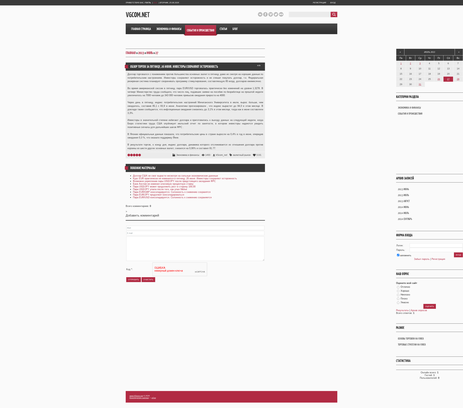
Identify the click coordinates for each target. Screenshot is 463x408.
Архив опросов (419, 310)
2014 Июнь (403, 207)
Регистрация (319, 3)
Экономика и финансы (187, 155)
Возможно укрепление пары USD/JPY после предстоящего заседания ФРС (174, 181)
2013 (141, 53)
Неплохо (405, 294)
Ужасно (405, 302)
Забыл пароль (422, 259)
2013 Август (404, 201)
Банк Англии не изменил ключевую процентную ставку (163, 183)
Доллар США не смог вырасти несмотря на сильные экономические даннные (175, 175)
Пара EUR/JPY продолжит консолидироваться (158, 194)
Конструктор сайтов (139, 398)
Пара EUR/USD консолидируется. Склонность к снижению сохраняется (172, 197)
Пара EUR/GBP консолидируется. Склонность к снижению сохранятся (172, 192)
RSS (155, 3)
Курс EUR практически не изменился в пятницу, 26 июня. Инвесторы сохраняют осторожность (185, 178)
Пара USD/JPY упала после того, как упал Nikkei (160, 189)
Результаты (402, 310)
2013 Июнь (403, 189)
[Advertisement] (205, 14)
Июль (149, 53)
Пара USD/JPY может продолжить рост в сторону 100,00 (164, 186)
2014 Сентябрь (405, 219)
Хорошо (405, 290)
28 (458, 79)
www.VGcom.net (136, 396)
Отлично (405, 286)
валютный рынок (241, 155)
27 (156, 53)
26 (438, 79)
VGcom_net (221, 155)
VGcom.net (138, 14)
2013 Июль (403, 195)
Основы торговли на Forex (411, 338)
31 (420, 84)
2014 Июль (403, 213)
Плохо (404, 298)
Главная (131, 53)
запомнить (405, 255)
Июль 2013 (429, 52)
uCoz (154, 398)
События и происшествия (410, 113)
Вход (332, 3)
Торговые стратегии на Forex (412, 344)
